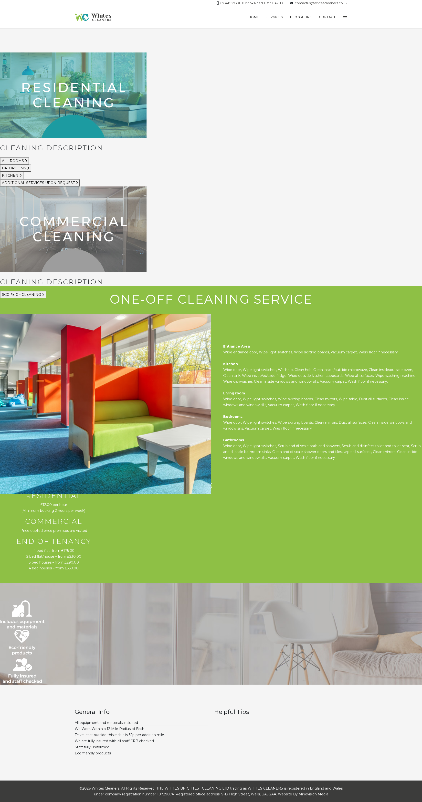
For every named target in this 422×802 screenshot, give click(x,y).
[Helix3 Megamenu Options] (345, 16)
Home (254, 17)
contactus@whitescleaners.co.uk (321, 3)
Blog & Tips (301, 17)
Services (274, 17)
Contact (327, 17)
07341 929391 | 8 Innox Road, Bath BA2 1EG (252, 3)
